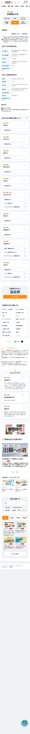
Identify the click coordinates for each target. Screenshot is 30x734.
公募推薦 (14, 510)
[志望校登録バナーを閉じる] (27, 720)
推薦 (19, 510)
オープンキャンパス (6, 319)
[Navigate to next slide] (17, 472)
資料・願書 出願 (5, 335)
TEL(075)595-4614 (6, 111)
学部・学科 (4, 312)
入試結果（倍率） (6, 328)
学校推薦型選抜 (19, 325)
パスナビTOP (4, 565)
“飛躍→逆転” (8, 507)
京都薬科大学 (12, 14)
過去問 (17, 332)
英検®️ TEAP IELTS (20, 319)
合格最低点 (18, 328)
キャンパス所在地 (20, 309)
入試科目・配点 (5, 322)
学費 (3, 315)
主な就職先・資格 (20, 312)
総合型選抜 (4, 325)
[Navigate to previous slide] (13, 472)
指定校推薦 (7, 510)
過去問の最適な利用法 (18, 507)
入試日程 (18, 322)
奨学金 (17, 315)
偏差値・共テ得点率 (6, 332)
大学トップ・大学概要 (7, 309)
